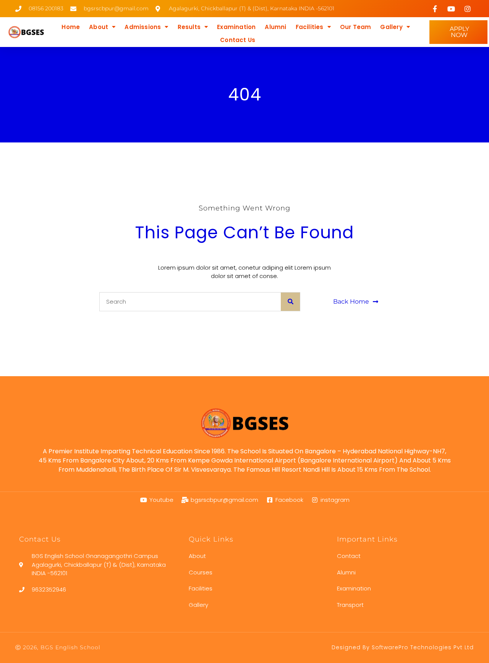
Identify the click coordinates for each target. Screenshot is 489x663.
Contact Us (237, 40)
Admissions (143, 27)
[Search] (290, 302)
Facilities (310, 27)
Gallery (391, 27)
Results (189, 27)
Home (71, 27)
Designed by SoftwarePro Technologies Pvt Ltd (403, 647)
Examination (236, 27)
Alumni (275, 27)
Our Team (355, 27)
